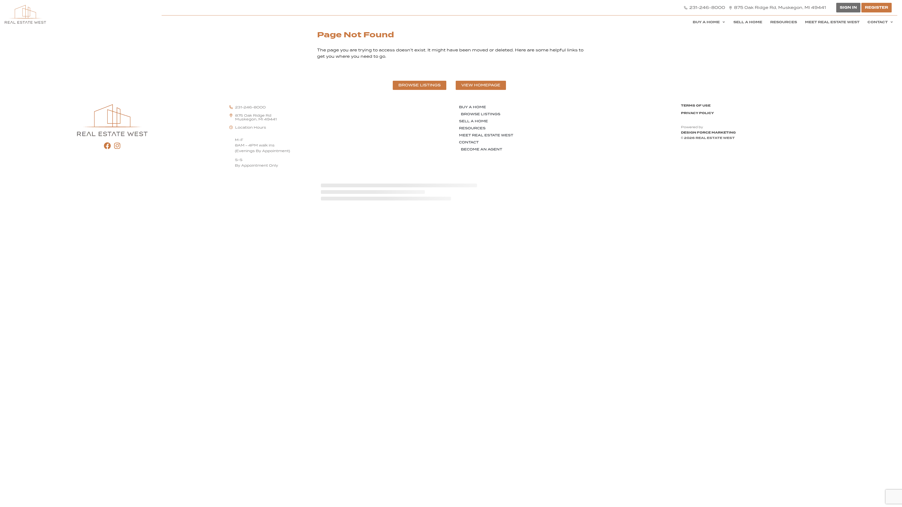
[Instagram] (117, 146)
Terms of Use (696, 105)
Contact (877, 22)
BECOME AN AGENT (481, 149)
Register (876, 7)
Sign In (848, 7)
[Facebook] (107, 146)
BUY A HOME (706, 22)
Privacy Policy (697, 113)
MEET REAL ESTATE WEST (832, 22)
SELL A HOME (747, 22)
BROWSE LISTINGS (480, 114)
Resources (783, 22)
